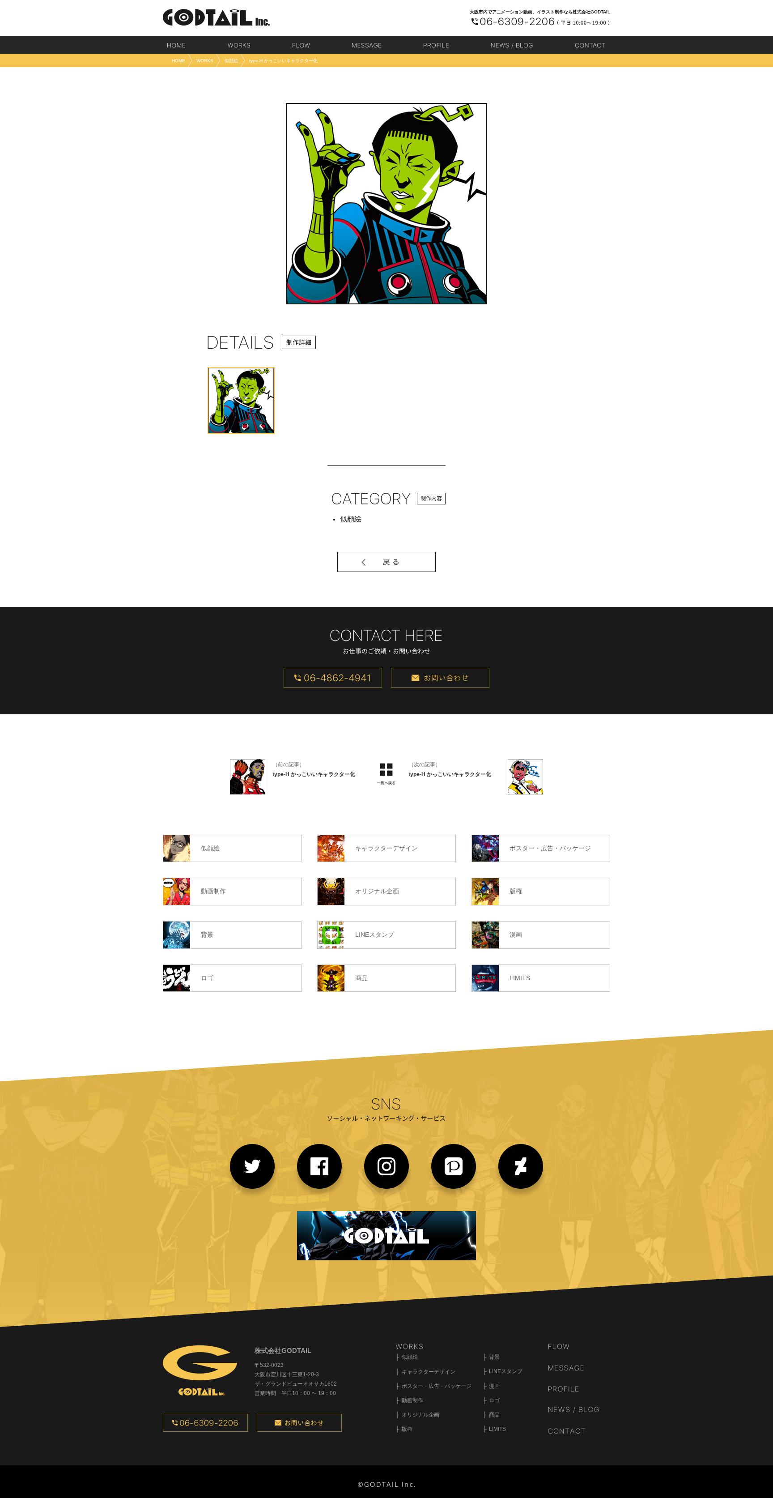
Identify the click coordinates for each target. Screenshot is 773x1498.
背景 (494, 1357)
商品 (494, 1415)
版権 (407, 1429)
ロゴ (494, 1400)
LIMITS (497, 1429)
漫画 (494, 1386)
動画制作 (412, 1400)
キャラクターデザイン (428, 1372)
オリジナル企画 (420, 1415)
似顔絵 (350, 519)
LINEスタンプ (505, 1371)
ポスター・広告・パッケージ (436, 1386)
